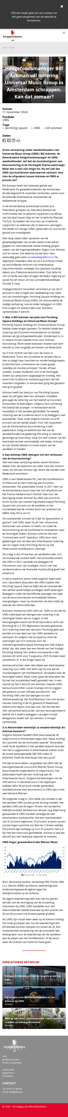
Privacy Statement (12, 1062)
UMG (5, 120)
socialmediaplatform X (40, 257)
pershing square (16, 128)
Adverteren (8, 1072)
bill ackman (54, 128)
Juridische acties (10, 1059)
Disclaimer (7, 1076)
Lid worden (8, 1069)
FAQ (4, 1056)
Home (4, 48)
